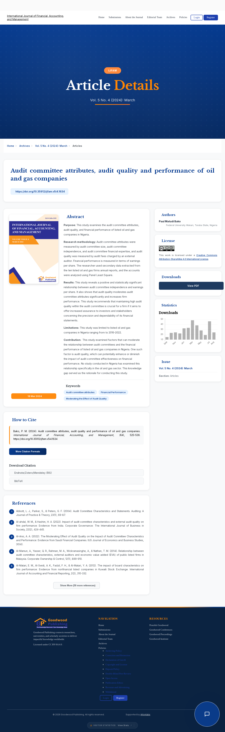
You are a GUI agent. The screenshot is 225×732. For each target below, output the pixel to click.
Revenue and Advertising (117, 687)
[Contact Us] (207, 714)
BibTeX (18, 481)
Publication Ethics (114, 682)
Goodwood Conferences (160, 629)
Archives (170, 17)
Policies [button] (183, 17)
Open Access (111, 678)
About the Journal (134, 17)
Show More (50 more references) (77, 585)
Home (101, 17)
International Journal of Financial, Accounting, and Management (35, 17)
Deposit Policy (112, 669)
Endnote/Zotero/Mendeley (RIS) (33, 472)
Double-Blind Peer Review (118, 673)
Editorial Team (154, 17)
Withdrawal (110, 692)
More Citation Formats (28, 451)
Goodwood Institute (158, 639)
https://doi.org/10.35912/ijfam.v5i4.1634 (40, 191)
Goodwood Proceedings (160, 634)
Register (211, 17)
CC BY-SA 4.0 (56, 644)
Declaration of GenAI (115, 660)
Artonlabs (145, 714)
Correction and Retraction (117, 655)
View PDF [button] (193, 285)
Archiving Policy (113, 650)
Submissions (115, 17)
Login (197, 17)
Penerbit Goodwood (158, 625)
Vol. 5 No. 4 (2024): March (51, 145)
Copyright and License (116, 664)
